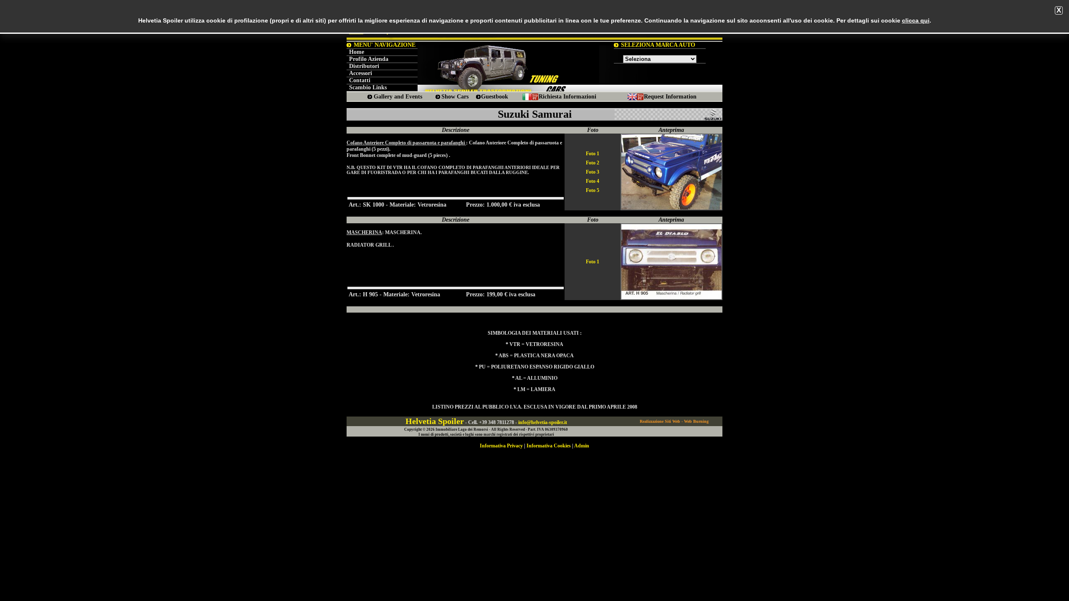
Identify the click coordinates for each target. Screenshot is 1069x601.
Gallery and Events (398, 96)
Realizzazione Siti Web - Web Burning (674, 421)
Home (356, 52)
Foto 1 (592, 154)
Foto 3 (592, 172)
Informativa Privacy (501, 446)
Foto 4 (592, 181)
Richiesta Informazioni (567, 96)
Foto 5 (592, 190)
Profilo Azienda (368, 59)
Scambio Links (368, 87)
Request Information (670, 96)
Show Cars (455, 96)
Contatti (359, 80)
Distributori (364, 66)
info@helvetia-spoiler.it (542, 422)
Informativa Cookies (549, 446)
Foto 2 (592, 163)
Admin (581, 446)
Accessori (360, 73)
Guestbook (494, 96)
